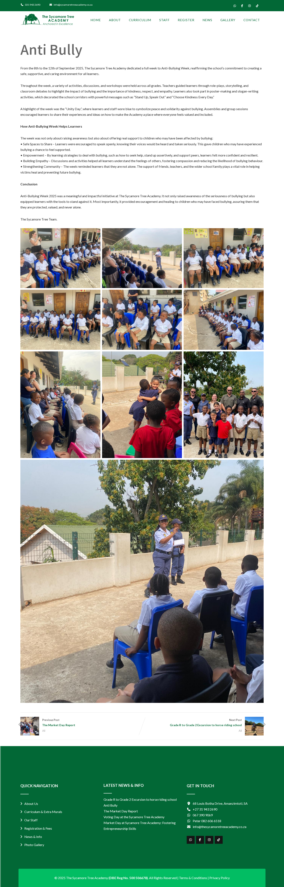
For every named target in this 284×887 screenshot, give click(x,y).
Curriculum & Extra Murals (43, 812)
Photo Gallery (34, 845)
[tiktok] (257, 5)
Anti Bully (110, 805)
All (43, 730)
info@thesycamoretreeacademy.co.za (219, 827)
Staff (164, 20)
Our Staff (31, 820)
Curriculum (140, 20)
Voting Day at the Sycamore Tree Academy (134, 817)
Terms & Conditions (193, 878)
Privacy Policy (219, 878)
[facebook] (242, 5)
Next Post (206, 722)
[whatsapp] (234, 5)
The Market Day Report (121, 811)
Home (95, 20)
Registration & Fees (38, 828)
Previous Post (58, 722)
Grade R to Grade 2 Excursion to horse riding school (140, 799)
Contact (251, 20)
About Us (31, 804)
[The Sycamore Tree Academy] (47, 19)
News (207, 20)
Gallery (227, 20)
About (115, 20)
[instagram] (249, 5)
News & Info (33, 837)
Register (186, 20)
